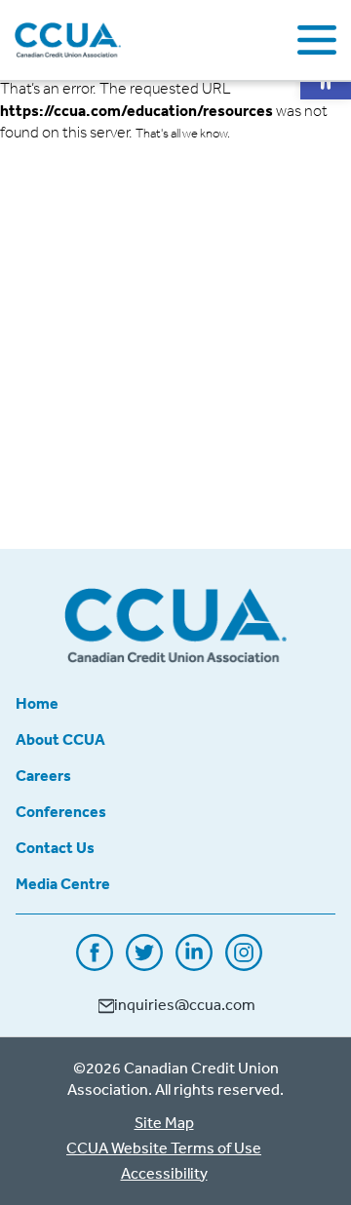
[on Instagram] (243, 964)
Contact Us (55, 847)
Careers (43, 775)
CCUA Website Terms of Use (163, 1147)
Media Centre (63, 883)
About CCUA (60, 739)
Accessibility (164, 1173)
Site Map (164, 1122)
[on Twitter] (144, 964)
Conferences (61, 811)
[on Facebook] (94, 964)
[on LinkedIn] (194, 964)
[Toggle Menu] (316, 40)
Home (37, 703)
